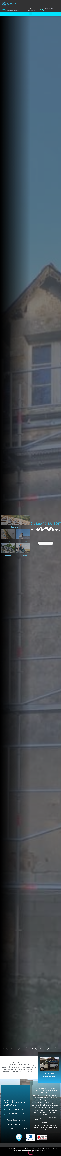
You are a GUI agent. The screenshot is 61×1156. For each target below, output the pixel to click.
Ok (30, 1153)
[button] (30, 13)
